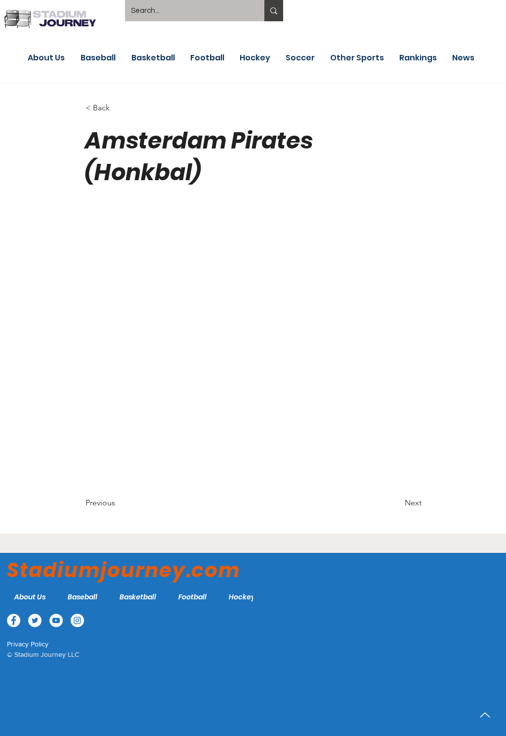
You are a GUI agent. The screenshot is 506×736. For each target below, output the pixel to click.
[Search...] (273, 10)
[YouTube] (485, 345)
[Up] (485, 715)
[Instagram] (485, 368)
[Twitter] (485, 321)
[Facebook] (485, 298)
